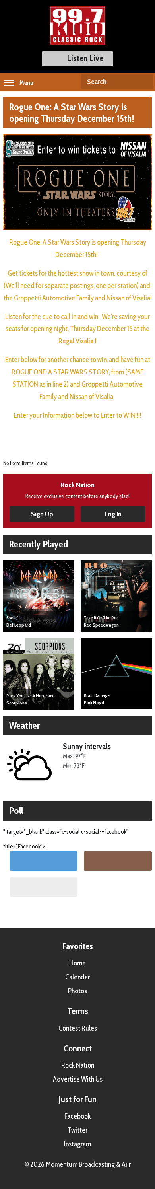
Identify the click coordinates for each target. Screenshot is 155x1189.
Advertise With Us (78, 1079)
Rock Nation (77, 1065)
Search (144, 82)
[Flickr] (44, 887)
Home (77, 963)
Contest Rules (77, 1028)
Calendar (77, 977)
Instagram (77, 1144)
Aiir (126, 1164)
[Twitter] (44, 861)
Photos (77, 991)
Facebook (77, 1116)
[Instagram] (118, 861)
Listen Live (85, 58)
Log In (113, 514)
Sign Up (42, 514)
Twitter (77, 1130)
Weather (24, 725)
